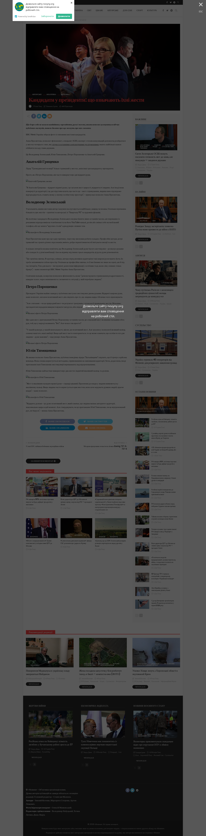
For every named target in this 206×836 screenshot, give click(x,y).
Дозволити (64, 16)
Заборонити (47, 16)
